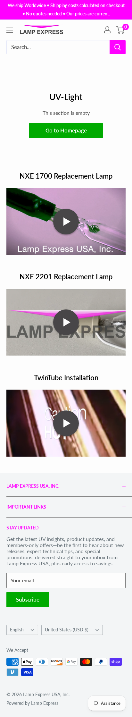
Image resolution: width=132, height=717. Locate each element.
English (17, 629)
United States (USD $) (66, 629)
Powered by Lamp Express (32, 703)
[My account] (107, 29)
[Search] (118, 47)
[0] (120, 30)
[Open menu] (9, 30)
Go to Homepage (66, 130)
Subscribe (27, 599)
